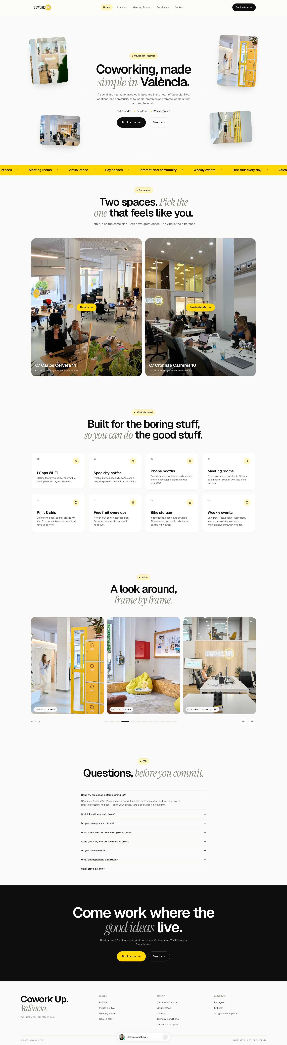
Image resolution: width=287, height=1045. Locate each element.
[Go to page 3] (117, 721)
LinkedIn (218, 1008)
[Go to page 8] (150, 721)
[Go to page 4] (123, 721)
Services (162, 7)
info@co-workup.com (226, 1013)
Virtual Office (164, 1008)
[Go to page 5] (131, 721)
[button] (143, 1037)
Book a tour (244, 7)
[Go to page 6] (138, 721)
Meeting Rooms (141, 7)
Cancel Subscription (168, 1024)
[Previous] (243, 721)
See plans (159, 122)
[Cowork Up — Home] (64, 7)
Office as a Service (167, 1002)
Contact (179, 7)
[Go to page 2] (111, 721)
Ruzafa (103, 1002)
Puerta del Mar (107, 1008)
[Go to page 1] (105, 721)
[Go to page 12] (174, 721)
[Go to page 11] (168, 721)
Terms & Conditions (168, 1018)
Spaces (121, 7)
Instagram (219, 1002)
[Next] (252, 721)
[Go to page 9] (156, 721)
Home (106, 7)
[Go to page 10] (162, 721)
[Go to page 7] (144, 721)
